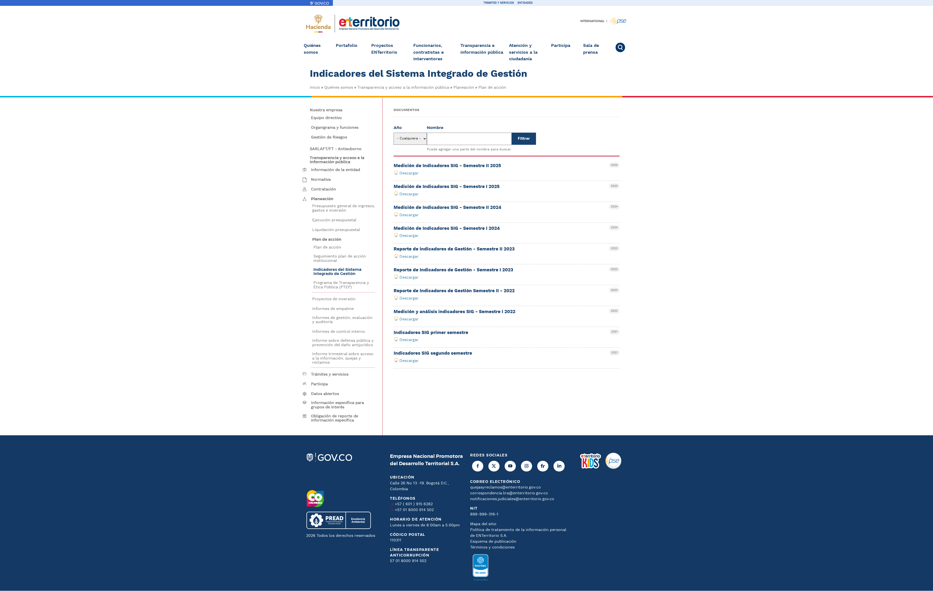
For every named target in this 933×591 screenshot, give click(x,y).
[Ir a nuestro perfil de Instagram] (526, 466)
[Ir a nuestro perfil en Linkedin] (559, 466)
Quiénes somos (312, 49)
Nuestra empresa (326, 110)
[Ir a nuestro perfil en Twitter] (494, 466)
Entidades (525, 3)
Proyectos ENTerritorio (384, 49)
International (592, 21)
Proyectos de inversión (333, 299)
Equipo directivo (326, 118)
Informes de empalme (333, 309)
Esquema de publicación (493, 541)
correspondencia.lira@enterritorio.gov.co (509, 493)
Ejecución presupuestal (334, 220)
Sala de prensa (591, 49)
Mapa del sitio (483, 524)
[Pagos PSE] (613, 518)
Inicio (315, 87)
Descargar (409, 173)
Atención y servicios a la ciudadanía (523, 52)
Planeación (463, 87)
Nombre (435, 128)
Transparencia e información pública (481, 49)
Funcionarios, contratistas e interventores (428, 52)
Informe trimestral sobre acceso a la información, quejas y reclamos (342, 358)
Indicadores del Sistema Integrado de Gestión (337, 272)
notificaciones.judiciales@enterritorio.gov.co (512, 499)
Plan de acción (492, 87)
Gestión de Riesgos (329, 137)
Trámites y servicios (499, 3)
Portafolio (346, 46)
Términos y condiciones (492, 547)
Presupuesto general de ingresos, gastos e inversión (343, 208)
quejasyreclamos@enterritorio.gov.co (505, 487)
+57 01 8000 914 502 (414, 510)
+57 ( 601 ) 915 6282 (414, 504)
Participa (560, 46)
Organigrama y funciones (334, 128)
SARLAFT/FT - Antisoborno (336, 149)
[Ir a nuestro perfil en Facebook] (477, 466)
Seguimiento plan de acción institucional (339, 258)
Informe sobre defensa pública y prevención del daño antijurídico (343, 343)
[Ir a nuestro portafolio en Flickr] (542, 466)
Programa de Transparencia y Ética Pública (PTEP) (341, 285)
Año (398, 128)
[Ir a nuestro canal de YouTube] (510, 466)
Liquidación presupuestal (336, 230)
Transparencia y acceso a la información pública (403, 87)
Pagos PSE (617, 21)
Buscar (622, 47)
